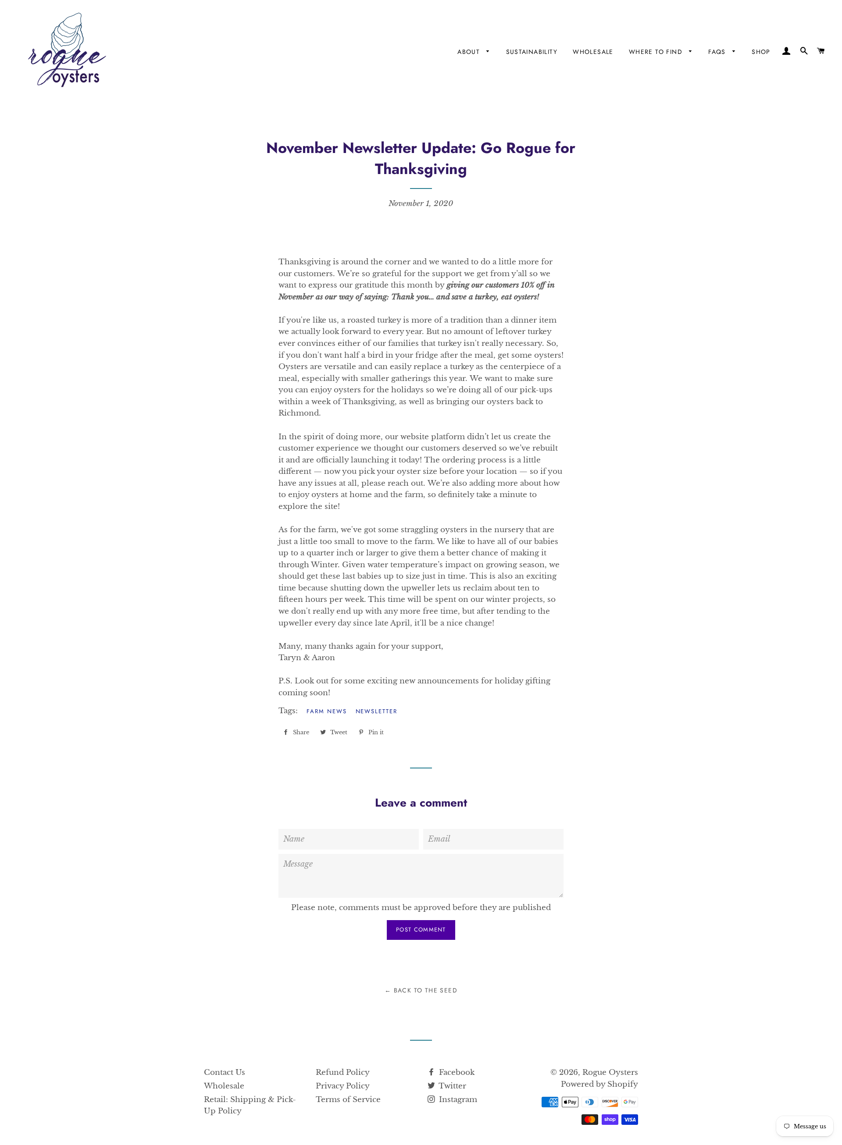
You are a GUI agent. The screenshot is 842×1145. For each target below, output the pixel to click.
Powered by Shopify (599, 1084)
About (469, 51)
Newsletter (377, 711)
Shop (761, 51)
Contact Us (224, 1072)
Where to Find (657, 51)
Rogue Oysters (610, 1072)
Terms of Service (348, 1099)
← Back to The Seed (421, 990)
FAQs (718, 51)
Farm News (327, 711)
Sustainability (532, 51)
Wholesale (593, 51)
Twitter (451, 1086)
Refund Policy (343, 1072)
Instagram (457, 1099)
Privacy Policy (343, 1086)
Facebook (456, 1072)
